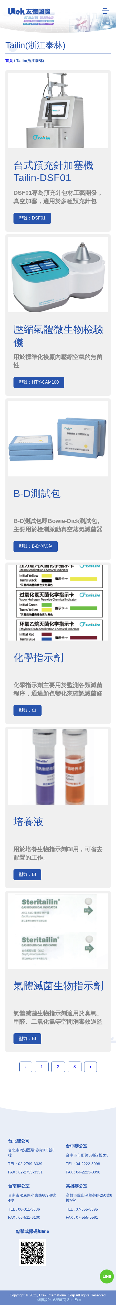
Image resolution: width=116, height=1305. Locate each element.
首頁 (9, 60)
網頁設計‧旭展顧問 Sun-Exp (59, 1300)
